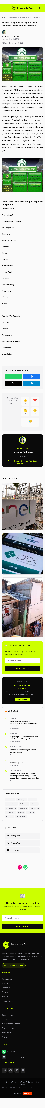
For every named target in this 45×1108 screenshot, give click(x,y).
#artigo (21, 812)
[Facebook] (10, 1070)
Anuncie (5, 1037)
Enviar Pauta (7, 1033)
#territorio (10, 800)
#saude (34, 804)
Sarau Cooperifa (16, 763)
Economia (6, 988)
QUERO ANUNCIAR (23, 699)
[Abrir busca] (40, 8)
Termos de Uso (26, 1088)
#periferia (23, 808)
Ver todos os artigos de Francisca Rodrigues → (22, 462)
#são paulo (24, 804)
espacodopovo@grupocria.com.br (18, 1057)
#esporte (9, 816)
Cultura (5, 992)
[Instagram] (4, 1070)
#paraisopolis (11, 808)
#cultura (32, 800)
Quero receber (22, 668)
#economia (35, 808)
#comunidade (11, 804)
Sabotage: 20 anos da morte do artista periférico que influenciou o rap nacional (24, 723)
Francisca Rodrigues (14, 36)
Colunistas (6, 1019)
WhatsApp (11, 1052)
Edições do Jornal (9, 1028)
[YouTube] (23, 1070)
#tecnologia (21, 816)
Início (4, 17)
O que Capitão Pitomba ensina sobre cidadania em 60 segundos (24, 737)
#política (30, 812)
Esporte (5, 996)
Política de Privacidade (10, 1088)
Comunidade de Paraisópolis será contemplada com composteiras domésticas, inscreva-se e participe (24, 775)
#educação (10, 812)
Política (5, 983)
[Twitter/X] (16, 1070)
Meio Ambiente (8, 1001)
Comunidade (7, 979)
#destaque (21, 800)
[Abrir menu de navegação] (4, 8)
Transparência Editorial (11, 1024)
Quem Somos (7, 1015)
